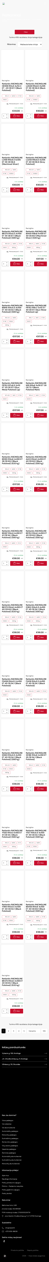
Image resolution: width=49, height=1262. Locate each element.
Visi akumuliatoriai (8, 1128)
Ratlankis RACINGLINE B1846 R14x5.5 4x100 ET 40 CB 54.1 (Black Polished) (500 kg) (12, 308)
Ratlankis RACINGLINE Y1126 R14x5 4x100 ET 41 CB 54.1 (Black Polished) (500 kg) (12, 834)
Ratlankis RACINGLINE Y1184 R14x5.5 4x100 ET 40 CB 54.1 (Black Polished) (12, 908)
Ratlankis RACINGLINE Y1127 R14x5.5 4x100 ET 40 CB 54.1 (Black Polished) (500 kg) (36, 834)
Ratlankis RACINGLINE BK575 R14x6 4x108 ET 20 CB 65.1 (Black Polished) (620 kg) (12, 982)
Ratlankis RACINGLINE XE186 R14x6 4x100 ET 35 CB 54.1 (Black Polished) (36, 756)
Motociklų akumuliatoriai (11, 1164)
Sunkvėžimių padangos (10, 1138)
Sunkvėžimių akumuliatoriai (11, 1160)
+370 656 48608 (11, 1231)
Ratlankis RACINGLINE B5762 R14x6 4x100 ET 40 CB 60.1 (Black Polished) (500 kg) (36, 534)
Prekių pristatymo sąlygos (11, 1183)
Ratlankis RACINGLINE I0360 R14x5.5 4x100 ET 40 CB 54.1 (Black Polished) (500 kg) (12, 756)
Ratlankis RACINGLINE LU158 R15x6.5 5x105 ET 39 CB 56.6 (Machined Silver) (12, 161)
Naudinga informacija (9, 1179)
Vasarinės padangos (9, 1149)
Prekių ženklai (7, 1193)
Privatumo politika (17, 1250)
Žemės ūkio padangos (10, 1142)
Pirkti (18, 116)
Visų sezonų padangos (10, 1146)
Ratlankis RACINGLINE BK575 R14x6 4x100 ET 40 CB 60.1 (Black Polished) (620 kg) (12, 608)
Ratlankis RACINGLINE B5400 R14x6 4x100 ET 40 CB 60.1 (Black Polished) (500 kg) (36, 908)
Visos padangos (7, 1120)
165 (44, 1031)
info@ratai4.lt (10, 1228)
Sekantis (32, 1031)
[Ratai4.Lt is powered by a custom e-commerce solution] (12, 1256)
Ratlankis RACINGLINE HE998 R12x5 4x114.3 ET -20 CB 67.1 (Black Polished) (12, 87)
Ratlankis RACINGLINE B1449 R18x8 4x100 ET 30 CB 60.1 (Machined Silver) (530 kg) (36, 234)
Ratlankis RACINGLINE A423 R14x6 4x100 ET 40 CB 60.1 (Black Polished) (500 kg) (36, 460)
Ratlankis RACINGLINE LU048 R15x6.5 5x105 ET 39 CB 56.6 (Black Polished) (36, 87)
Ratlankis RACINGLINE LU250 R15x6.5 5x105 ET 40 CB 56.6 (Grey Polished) (36, 161)
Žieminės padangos (9, 1153)
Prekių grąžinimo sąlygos (11, 1190)
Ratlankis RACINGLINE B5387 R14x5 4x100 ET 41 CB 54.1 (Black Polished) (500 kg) (12, 534)
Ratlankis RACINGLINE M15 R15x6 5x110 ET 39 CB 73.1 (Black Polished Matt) (36, 386)
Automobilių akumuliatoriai (11, 1156)
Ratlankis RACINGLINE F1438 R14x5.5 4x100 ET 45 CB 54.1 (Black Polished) (36, 682)
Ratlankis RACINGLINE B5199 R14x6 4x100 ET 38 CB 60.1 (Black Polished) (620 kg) (12, 460)
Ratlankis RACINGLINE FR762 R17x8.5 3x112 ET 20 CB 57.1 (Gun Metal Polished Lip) (12, 386)
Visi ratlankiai (6, 1124)
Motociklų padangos (9, 1135)
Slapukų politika (32, 1250)
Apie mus (5, 1175)
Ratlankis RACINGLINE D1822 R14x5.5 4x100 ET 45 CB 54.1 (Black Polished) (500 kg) (36, 608)
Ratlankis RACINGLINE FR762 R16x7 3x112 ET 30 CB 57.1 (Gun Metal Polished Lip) (36, 308)
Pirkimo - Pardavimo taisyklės (12, 1186)
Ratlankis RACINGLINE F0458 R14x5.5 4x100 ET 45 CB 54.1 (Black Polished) (12, 682)
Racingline (6, 81)
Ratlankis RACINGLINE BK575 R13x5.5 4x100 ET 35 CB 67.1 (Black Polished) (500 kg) (12, 234)
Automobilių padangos (10, 1131)
